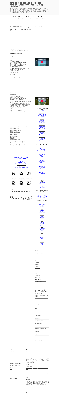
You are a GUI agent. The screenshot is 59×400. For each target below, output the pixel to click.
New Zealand (42, 223)
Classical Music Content (41, 16)
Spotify (11, 20)
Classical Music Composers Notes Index (15, 363)
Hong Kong (42, 217)
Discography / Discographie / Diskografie (40, 281)
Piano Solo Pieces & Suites (42, 186)
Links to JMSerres (43, 20)
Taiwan (42, 233)
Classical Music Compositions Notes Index (15, 365)
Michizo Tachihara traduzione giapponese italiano (21, 191)
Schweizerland (42, 228)
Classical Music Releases (27, 16)
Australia (42, 210)
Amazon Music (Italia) (21, 165)
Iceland (42, 218)
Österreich (42, 225)
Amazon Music (22, 20)
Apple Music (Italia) (21, 162)
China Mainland (42, 212)
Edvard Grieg (42, 132)
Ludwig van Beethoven (42, 115)
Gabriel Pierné (42, 133)
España (42, 244)
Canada (42, 238)
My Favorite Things (37, 318)
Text (12, 189)
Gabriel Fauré (42, 120)
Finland (42, 216)
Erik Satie (42, 110)
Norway (42, 224)
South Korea (42, 230)
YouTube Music (43, 18)
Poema (28, 191)
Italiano (19, 190)
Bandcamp (21, 166)
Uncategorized (37, 334)
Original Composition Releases (17, 16)
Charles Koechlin (42, 117)
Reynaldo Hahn (42, 129)
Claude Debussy (42, 111)
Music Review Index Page (38, 293)
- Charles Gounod (37, 268)
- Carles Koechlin (37, 258)
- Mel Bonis (36, 260)
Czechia (42, 213)
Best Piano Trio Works (42, 195)
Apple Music (16, 20)
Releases (36, 326)
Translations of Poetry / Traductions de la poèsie (41, 298)
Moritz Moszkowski (42, 122)
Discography (35, 16)
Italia (42, 207)
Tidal (31, 20)
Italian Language (14, 190)
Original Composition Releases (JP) (40, 321)
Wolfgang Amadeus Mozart (42, 114)
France (42, 205)
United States (42, 201)
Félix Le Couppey (42, 135)
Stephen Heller (42, 134)
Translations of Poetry (25, 18)
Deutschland (42, 206)
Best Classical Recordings (41, 140)
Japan (42, 221)
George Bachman (42, 138)
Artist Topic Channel (29, 366)
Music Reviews (12, 18)
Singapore (42, 229)
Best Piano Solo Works (42, 183)
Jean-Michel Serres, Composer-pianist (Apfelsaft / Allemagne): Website (26, 5)
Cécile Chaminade (42, 126)
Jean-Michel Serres (18, 26)
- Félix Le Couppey (37, 277)
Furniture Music (42, 187)
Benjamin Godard (42, 137)
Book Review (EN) (37, 312)
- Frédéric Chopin (37, 266)
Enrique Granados (42, 125)
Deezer (28, 20)
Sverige (42, 231)
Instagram (31, 392)
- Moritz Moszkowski (38, 273)
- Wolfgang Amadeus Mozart (39, 279)
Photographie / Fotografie (38, 323)
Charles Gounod (42, 127)
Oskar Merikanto (42, 121)
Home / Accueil (12, 372)
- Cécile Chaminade (37, 271)
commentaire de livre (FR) (38, 315)
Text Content (32, 18)
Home (11, 16)
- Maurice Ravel (37, 264)
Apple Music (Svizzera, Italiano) (21, 163)
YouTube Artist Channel (21, 158)
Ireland (42, 219)
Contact (38, 20)
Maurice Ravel (41, 148)
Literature (11, 369)
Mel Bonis (42, 155)
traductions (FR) (37, 331)
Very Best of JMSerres (29, 368)
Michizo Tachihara (24, 190)
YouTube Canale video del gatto (21, 167)
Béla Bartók (42, 123)
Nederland (42, 222)
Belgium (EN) (42, 211)
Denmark (42, 215)
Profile (34, 20)
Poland (42, 227)
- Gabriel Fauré (37, 262)
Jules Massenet (42, 128)
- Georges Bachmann (38, 275)
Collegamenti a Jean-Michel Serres (21, 157)
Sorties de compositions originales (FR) (40, 328)
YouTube (37, 18)
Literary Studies (18, 18)
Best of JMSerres (42, 182)
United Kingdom (42, 204)
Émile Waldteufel (42, 131)
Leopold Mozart (42, 139)
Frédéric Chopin (42, 116)
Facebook (27, 392)
